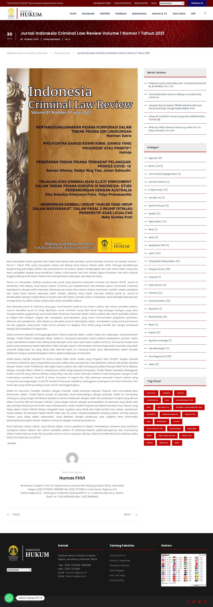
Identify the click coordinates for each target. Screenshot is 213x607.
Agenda (153, 158)
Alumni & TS (159, 13)
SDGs (154, 3)
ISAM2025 (151, 414)
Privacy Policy (117, 580)
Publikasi (120, 13)
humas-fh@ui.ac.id (76, 572)
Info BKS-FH (155, 197)
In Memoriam (156, 189)
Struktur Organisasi (120, 560)
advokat (151, 393)
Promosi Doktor (157, 300)
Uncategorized (157, 356)
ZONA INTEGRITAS (122, 3)
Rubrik (152, 332)
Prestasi (153, 292)
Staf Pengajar (117, 570)
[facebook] (188, 602)
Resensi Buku (155, 316)
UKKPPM (105, 13)
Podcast (153, 277)
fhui (167, 400)
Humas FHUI (31, 39)
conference (152, 400)
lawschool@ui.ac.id (76, 576)
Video (152, 364)
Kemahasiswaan (170, 414)
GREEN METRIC (141, 3)
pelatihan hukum (166, 435)
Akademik (88, 13)
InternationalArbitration (189, 407)
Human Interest (157, 181)
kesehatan (190, 414)
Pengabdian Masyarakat (162, 261)
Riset (151, 324)
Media (152, 213)
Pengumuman (52, 39)
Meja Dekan (155, 221)
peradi (150, 442)
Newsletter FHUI (157, 245)
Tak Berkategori (157, 348)
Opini (151, 253)
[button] (9, 598)
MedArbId (192, 428)
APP (193, 13)
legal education (155, 428)
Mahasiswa (139, 13)
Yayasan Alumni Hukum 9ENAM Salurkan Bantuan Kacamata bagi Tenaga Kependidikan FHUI (175, 107)
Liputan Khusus (157, 205)
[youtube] (199, 602)
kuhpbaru (162, 421)
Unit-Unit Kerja (117, 575)
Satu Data (179, 13)
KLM (148, 421)
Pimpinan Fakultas (119, 565)
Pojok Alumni (155, 285)
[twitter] (193, 602)
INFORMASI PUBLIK (102, 3)
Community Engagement (163, 173)
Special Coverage (158, 340)
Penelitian (186, 435)
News (151, 229)
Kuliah (176, 421)
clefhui (180, 393)
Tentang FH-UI (117, 555)
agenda (166, 393)
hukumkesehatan (184, 400)
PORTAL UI (197, 3)
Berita (152, 166)
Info (149, 407)
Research (154, 308)
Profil (73, 13)
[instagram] (205, 602)
